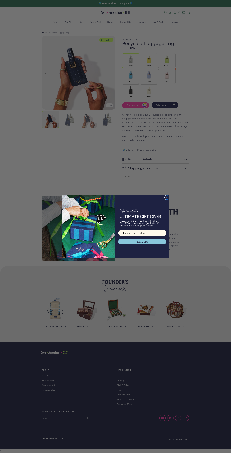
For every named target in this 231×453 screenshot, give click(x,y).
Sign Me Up (142, 241)
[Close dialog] (167, 197)
